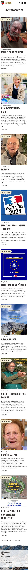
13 (15, 540)
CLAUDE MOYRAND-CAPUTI (10, 110)
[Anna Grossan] (14, 319)
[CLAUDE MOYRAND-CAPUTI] (14, 88)
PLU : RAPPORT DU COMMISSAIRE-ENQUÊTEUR (10, 514)
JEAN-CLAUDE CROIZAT (12, 52)
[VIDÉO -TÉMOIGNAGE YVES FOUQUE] (14, 373)
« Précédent (4, 540)
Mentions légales (4, 564)
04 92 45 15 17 (6, 560)
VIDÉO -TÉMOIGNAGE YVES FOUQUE (13, 395)
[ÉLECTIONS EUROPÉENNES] (14, 264)
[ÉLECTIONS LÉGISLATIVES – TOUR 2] (14, 205)
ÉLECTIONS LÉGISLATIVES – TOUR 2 (13, 227)
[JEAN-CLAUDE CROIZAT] (14, 32)
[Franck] (14, 149)
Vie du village (5, 19)
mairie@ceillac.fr (7, 562)
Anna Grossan (9, 339)
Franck (5, 169)
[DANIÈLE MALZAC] (14, 434)
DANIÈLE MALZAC (9, 455)
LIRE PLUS (3, 68)
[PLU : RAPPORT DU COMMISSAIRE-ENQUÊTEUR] (14, 490)
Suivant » (18, 540)
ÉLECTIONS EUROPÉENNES (13, 285)
